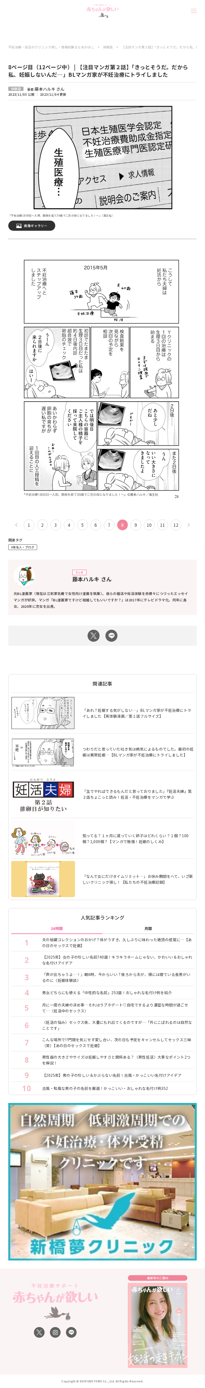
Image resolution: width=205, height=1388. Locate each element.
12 (176, 525)
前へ (17, 525)
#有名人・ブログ (22, 547)
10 (149, 525)
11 (162, 525)
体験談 (108, 47)
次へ (188, 525)
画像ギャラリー (35, 225)
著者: (45, 89)
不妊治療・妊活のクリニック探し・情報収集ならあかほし (51, 47)
